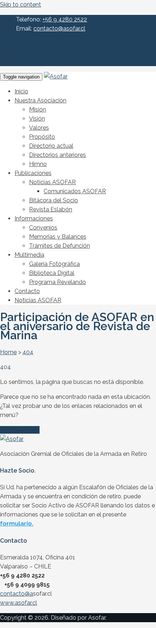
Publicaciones (33, 173)
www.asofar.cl (18, 602)
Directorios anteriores (57, 154)
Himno (38, 164)
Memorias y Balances (57, 236)
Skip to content (20, 4)
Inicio (21, 91)
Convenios (43, 227)
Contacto (27, 291)
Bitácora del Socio (53, 200)
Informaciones (34, 218)
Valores (39, 127)
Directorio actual (51, 145)
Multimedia (29, 254)
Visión (37, 118)
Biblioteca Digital (51, 273)
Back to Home (19, 429)
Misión (37, 109)
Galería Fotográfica (54, 263)
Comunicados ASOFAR (75, 191)
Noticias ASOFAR (52, 182)
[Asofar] (55, 76)
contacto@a (16, 593)
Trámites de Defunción (59, 245)
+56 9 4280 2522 (64, 19)
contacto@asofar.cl (59, 28)
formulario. (16, 523)
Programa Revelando (57, 282)
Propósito (42, 136)
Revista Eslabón (50, 209)
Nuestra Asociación (40, 100)
